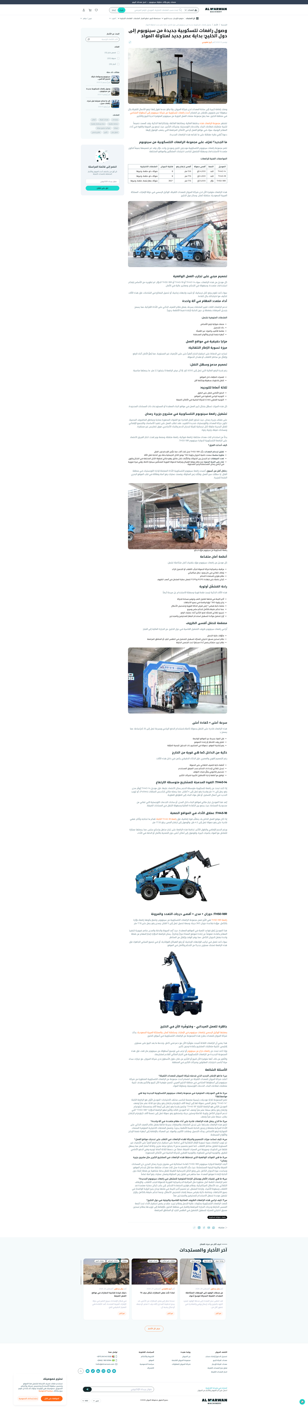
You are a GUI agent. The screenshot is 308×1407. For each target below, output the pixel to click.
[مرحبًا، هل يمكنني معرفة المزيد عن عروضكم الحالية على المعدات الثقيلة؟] (302, 1402)
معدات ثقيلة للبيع (220, 1360)
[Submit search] (180, 10)
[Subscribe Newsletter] (87, 1389)
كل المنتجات (190, 18)
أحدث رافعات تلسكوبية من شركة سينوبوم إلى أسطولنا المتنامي (160, 112)
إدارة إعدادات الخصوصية (28, 1398)
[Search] (89, 39)
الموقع (151, 1360)
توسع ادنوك (195, 1261)
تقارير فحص (96, 132)
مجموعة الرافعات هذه (210, 123)
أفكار (94, 119)
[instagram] (103, 1371)
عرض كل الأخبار (154, 1328)
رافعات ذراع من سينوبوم (198, 1051)
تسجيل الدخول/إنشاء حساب (216, 1356)
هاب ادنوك (207, 1261)
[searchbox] (152, 10)
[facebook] (109, 1371)
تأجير (105, 132)
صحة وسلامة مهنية (98, 124)
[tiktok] (93, 1371)
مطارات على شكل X (168, 1261)
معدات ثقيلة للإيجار (219, 1364)
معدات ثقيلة (104, 119)
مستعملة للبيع (155, 18)
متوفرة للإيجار (178, 18)
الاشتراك (150, 1368)
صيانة (116, 128)
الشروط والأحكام (147, 1356)
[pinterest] (114, 1371)
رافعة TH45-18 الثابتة (166, 819)
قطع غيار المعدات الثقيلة (217, 1368)
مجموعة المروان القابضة (181, 1360)
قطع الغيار (145, 18)
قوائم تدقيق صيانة (103, 128)
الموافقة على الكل (51, 1398)
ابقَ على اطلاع (102, 188)
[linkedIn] (98, 1371)
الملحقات (136, 18)
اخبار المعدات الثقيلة (219, 1372)
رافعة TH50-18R (219, 920)
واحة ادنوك (219, 1261)
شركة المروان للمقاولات (181, 1364)
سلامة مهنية (113, 124)
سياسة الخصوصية (46, 1391)
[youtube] (88, 1371)
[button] (191, 10)
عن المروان (186, 1356)
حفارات (124, 1261)
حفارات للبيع (100, 1261)
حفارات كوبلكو (113, 1261)
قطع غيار (115, 132)
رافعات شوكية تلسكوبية (217, 1217)
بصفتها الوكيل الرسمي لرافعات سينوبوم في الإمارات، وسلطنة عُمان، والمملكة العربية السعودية (182, 1032)
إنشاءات (115, 119)
